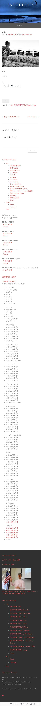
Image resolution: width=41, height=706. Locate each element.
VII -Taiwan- (13, 180)
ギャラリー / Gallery (9, 160)
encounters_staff (27, 35)
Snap (34, 105)
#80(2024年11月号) (12, 528)
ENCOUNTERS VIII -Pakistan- (19, 631)
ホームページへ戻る (9, 556)
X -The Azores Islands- (17, 186)
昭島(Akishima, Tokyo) (17, 193)
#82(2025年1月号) (12, 533)
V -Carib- (13, 175)
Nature (8, 202)
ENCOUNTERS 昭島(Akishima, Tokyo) (22, 647)
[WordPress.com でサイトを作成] (3, 696)
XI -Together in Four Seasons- (19, 189)
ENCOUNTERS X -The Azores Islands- (22, 637)
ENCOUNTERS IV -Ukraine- (19, 617)
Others (12, 200)
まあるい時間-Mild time (11, 117)
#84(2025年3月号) (12, 537)
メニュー (20, 25)
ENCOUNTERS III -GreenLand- (20, 613)
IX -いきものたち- (16, 184)
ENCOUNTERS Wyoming (18, 650)
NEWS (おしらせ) (8, 565)
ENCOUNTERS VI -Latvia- (22, 105)
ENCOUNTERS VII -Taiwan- (19, 627)
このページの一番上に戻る (11, 560)
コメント (32, 151)
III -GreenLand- (14, 170)
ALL (7, 164)
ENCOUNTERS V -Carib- (18, 620)
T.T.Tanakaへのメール (9, 673)
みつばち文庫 (7, 224)
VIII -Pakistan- (14, 182)
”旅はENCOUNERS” (9, 282)
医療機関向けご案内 (9, 277)
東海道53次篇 (14, 198)
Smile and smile (32, 117)
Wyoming (13, 196)
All (11, 105)
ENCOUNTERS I (15, 166)
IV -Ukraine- (13, 173)
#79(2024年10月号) (12, 522)
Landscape (13, 207)
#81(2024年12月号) (12, 530)
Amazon (5, 227)
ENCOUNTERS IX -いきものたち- (21, 634)
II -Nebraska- (14, 168)
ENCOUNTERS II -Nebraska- (19, 610)
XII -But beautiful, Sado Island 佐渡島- (21, 191)
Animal (12, 205)
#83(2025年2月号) (12, 535)
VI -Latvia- (13, 177)
